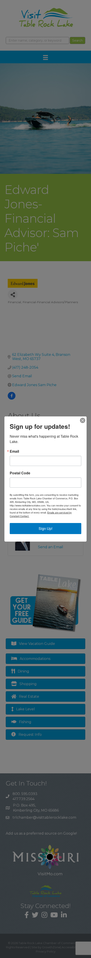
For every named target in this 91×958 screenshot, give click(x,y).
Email (14, 451)
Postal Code (20, 473)
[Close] (82, 420)
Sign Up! (45, 528)
